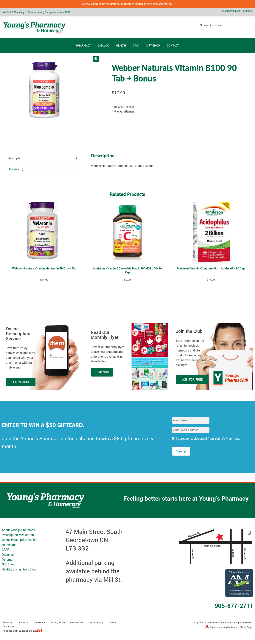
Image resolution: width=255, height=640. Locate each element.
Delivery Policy (96, 622)
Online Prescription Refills (19, 540)
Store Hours (39, 622)
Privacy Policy (58, 622)
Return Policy (76, 622)
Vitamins (129, 111)
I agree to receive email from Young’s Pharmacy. (208, 438)
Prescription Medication (18, 535)
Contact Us (22, 622)
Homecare (8, 545)
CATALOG (103, 45)
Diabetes (8, 554)
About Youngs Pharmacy (18, 530)
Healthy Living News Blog (19, 569)
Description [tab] (15, 158)
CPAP (136, 45)
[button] (96, 59)
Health (121, 45)
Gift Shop (153, 45)
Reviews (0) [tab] (15, 169)
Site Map (7, 622)
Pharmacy (83, 45)
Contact (173, 45)
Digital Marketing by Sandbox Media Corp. (230, 627)
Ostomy (7, 559)
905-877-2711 (234, 606)
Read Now (102, 372)
